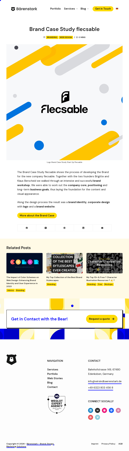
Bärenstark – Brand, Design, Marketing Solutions (30, 445)
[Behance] (111, 410)
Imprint (94, 444)
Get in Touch (103, 8)
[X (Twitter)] (45, 228)
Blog (83, 8)
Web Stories (55, 378)
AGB (120, 444)
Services (69, 8)
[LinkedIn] (83, 228)
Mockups (109, 284)
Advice (10, 290)
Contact (52, 387)
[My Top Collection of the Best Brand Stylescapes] (64, 263)
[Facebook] (26, 228)
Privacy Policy (108, 444)
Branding (52, 37)
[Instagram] (104, 410)
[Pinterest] (64, 228)
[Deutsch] (117, 9)
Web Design (66, 37)
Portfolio (55, 8)
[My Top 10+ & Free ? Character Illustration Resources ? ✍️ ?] (104, 263)
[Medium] (97, 410)
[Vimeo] (97, 417)
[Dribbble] (118, 410)
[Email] (102, 228)
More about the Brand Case (37, 215)
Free (100, 284)
